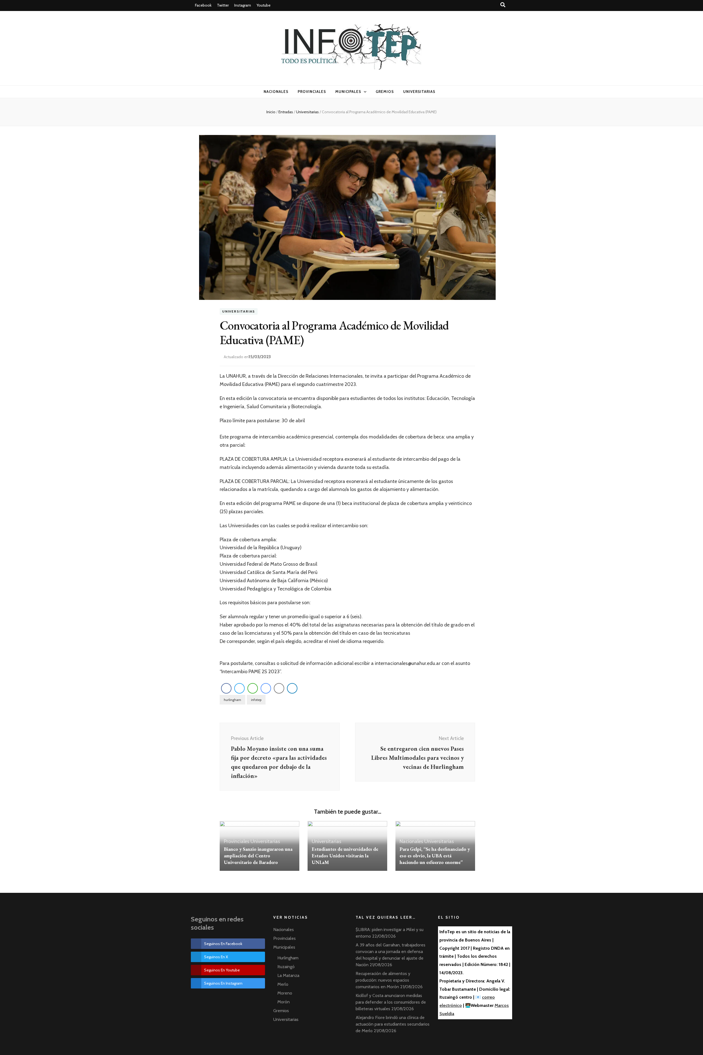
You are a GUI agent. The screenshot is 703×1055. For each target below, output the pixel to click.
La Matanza (288, 975)
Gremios (385, 91)
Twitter (223, 5)
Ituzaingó (286, 966)
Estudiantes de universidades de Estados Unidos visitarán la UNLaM (345, 855)
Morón (283, 1001)
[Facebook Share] (226, 688)
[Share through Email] (279, 688)
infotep (256, 700)
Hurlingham (288, 957)
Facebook (203, 5)
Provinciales (312, 91)
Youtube (263, 5)
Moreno (284, 993)
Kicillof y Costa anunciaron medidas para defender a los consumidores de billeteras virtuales (391, 1002)
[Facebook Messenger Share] (266, 688)
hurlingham (232, 700)
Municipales (348, 91)
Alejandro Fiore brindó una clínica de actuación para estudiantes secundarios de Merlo (392, 1024)
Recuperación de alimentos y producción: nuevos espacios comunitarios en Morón (383, 980)
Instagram (242, 5)
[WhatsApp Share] (252, 688)
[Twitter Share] (239, 688)
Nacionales (276, 91)
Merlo (282, 984)
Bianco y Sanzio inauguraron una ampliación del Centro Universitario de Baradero (258, 855)
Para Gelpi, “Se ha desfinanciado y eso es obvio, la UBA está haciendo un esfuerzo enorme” (435, 855)
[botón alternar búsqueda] (503, 4)
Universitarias (419, 91)
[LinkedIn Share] (292, 688)
